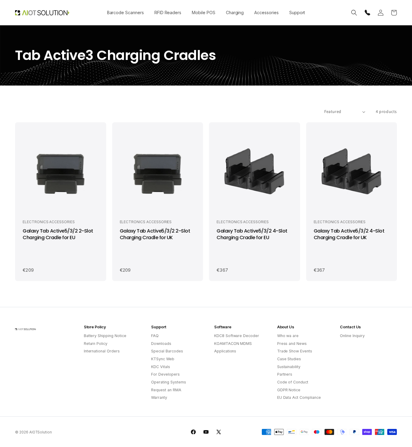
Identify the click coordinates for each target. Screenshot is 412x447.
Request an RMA (166, 390)
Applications (225, 351)
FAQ (155, 335)
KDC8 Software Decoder (236, 335)
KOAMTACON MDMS (233, 343)
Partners (285, 374)
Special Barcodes (167, 351)
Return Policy (95, 343)
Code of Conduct (292, 382)
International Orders (102, 351)
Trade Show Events (294, 351)
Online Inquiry (352, 335)
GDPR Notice (288, 390)
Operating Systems (168, 382)
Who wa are (288, 335)
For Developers (165, 374)
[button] (125, 12)
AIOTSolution (40, 432)
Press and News (292, 343)
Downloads (161, 343)
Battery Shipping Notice (105, 335)
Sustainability (288, 366)
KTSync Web (162, 359)
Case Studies (289, 359)
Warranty (159, 397)
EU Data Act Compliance (299, 397)
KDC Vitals (160, 366)
